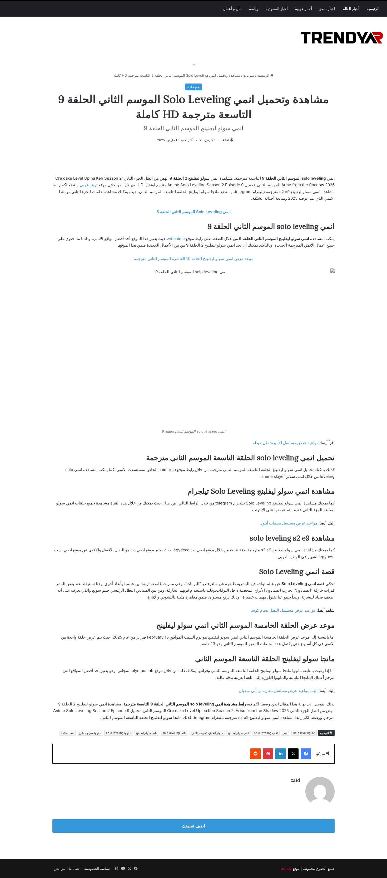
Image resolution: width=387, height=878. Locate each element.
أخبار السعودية (277, 9)
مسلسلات (67, 733)
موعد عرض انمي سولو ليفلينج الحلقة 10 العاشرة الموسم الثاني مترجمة (193, 258)
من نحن (59, 868)
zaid (226, 140)
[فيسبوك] (306, 753)
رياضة (253, 9)
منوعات (248, 75)
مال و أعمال (232, 9)
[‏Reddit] (255, 753)
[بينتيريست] (268, 753)
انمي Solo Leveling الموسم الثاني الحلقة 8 (193, 211)
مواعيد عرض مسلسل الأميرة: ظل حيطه (286, 442)
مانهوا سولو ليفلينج (90, 733)
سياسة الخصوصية (97, 868)
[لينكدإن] (280, 753)
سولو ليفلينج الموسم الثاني (207, 733)
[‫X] (293, 753)
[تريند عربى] (342, 36)
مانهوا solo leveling (118, 733)
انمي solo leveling (266, 733)
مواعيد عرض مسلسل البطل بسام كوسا (283, 610)
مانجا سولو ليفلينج (146, 733)
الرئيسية (373, 9)
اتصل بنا (75, 868)
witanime (176, 238)
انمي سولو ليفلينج (238, 733)
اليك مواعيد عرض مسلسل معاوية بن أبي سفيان (278, 690)
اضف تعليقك (193, 825)
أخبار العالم (351, 9)
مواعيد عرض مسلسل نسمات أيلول (288, 523)
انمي (285, 733)
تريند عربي (88, 184)
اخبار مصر (327, 9)
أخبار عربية (303, 9)
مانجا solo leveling (174, 733)
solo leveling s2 (304, 733)
